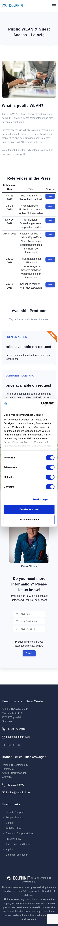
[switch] (50, 467)
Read (50, 196)
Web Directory (13, 828)
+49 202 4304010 (16, 729)
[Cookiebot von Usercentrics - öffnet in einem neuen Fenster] (41, 404)
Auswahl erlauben (29, 519)
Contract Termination (16, 854)
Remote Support (14, 812)
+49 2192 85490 (15, 784)
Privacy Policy (13, 838)
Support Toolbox (14, 817)
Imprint (9, 849)
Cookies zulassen (29, 509)
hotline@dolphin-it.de (18, 736)
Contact (9, 823)
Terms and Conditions (17, 844)
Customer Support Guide (19, 833)
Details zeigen (40, 499)
